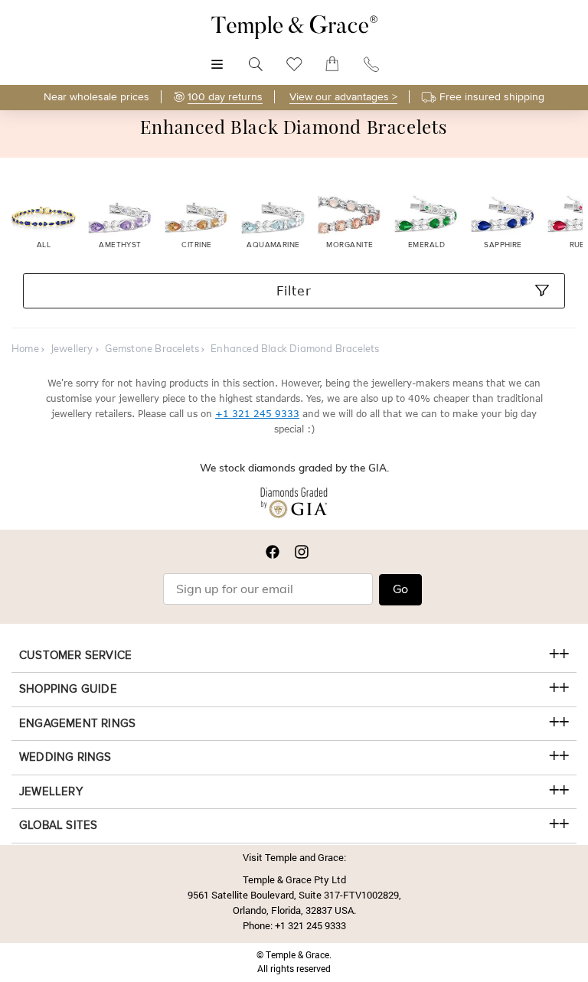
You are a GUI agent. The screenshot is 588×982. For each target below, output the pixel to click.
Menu (217, 56)
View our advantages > (343, 96)
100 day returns (225, 96)
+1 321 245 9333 (257, 413)
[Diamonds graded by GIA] (294, 506)
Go (400, 589)
